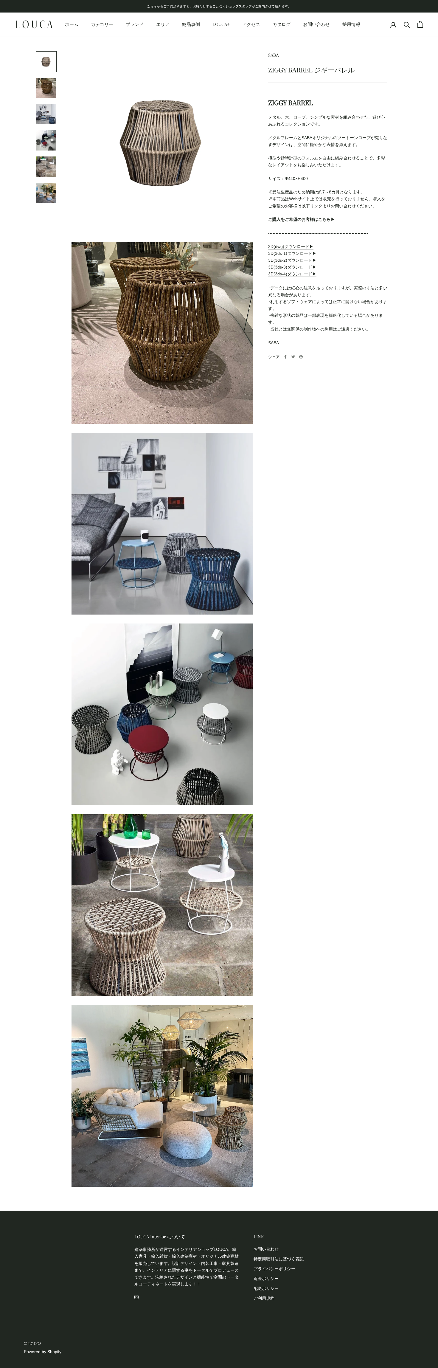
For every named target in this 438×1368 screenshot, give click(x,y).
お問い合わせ (316, 24)
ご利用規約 (264, 1298)
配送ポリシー (266, 1288)
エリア (163, 24)
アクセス (251, 24)
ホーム (71, 24)
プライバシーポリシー (274, 1268)
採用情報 (351, 24)
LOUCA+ (221, 24)
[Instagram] (136, 1296)
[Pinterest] (301, 357)
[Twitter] (293, 357)
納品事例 (191, 24)
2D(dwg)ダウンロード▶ (290, 246)
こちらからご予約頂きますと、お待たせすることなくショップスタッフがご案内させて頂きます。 (219, 6)
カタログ (282, 24)
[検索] (407, 24)
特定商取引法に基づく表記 (279, 1259)
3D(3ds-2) (277, 260)
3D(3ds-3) (277, 267)
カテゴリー (102, 24)
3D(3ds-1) (277, 253)
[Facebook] (285, 357)
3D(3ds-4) (277, 274)
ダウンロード (299, 253)
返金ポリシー (266, 1278)
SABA (273, 55)
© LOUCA (32, 1343)
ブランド (135, 24)
